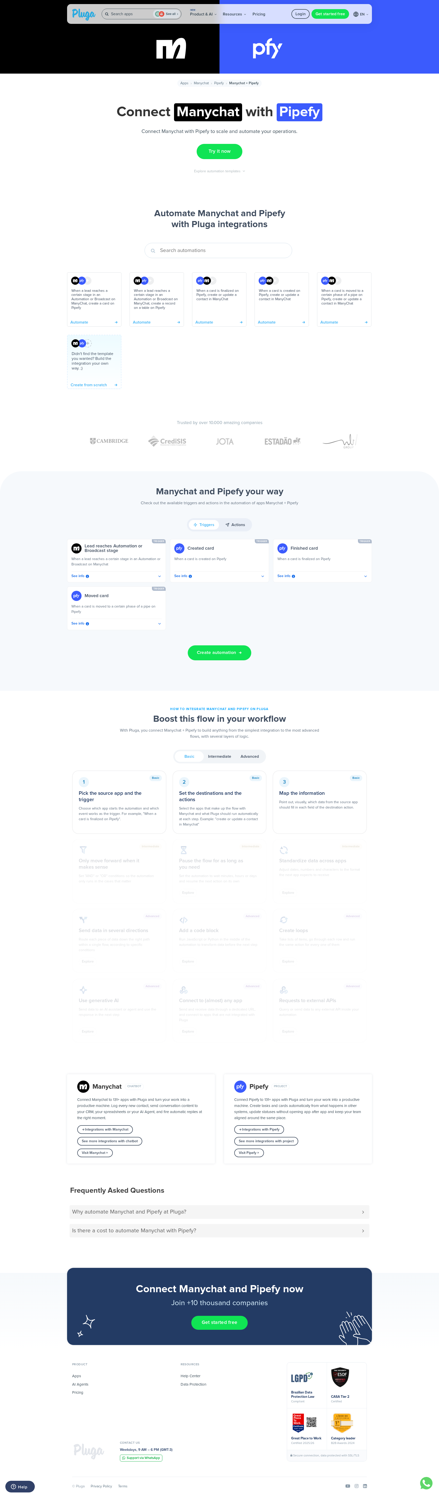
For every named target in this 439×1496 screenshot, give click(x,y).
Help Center (190, 1376)
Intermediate (219, 756)
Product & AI (202, 12)
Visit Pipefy (247, 1153)
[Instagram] (356, 1486)
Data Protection (193, 1384)
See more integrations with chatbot (110, 1141)
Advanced (250, 756)
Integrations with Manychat (106, 1129)
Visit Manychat (93, 1153)
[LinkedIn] (365, 1486)
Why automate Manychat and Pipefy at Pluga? (129, 1212)
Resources (233, 14)
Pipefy (219, 83)
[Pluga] (89, 1451)
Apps (184, 83)
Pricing (259, 14)
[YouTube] (348, 1486)
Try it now (220, 151)
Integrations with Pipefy (260, 1129)
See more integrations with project (266, 1141)
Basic (189, 756)
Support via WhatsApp (143, 1458)
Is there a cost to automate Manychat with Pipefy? (134, 1231)
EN (363, 14)
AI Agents (80, 1384)
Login (300, 14)
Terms (123, 1486)
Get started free (330, 14)
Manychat (201, 83)
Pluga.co (84, 14)
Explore (188, 893)
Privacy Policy (101, 1486)
